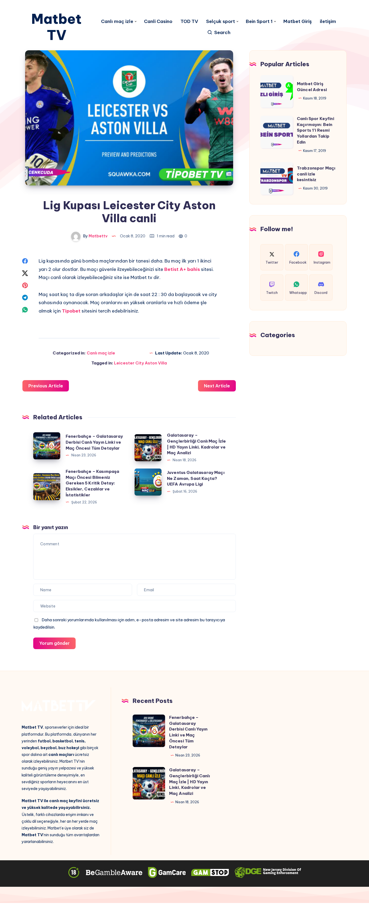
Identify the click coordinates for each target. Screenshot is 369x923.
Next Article (217, 386)
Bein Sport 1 (259, 21)
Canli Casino (158, 21)
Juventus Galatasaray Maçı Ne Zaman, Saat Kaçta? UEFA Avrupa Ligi (195, 478)
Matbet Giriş (297, 21)
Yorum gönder (54, 643)
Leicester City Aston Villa (140, 363)
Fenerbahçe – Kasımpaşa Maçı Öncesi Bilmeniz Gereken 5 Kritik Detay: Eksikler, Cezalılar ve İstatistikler (92, 483)
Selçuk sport (220, 21)
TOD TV (189, 21)
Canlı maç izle (117, 21)
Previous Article (45, 386)
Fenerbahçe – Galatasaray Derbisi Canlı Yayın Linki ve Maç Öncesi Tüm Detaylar (94, 442)
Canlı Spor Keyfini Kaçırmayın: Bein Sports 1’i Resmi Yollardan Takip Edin (315, 130)
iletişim (328, 21)
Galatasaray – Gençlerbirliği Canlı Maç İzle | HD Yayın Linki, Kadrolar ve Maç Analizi (189, 781)
